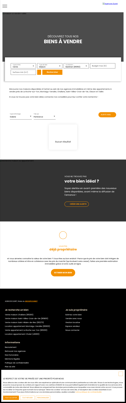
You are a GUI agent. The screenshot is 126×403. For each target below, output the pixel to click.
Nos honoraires (11, 355)
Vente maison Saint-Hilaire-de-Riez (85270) (24, 322)
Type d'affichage (15, 114)
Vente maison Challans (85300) (19, 314)
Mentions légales (12, 359)
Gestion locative (72, 322)
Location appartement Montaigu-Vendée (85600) (27, 326)
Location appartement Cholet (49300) (22, 334)
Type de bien (43, 64)
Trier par (36, 114)
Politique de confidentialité (17, 363)
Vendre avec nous (73, 318)
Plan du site (10, 366)
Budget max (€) (99, 66)
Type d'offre (16, 64)
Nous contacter (72, 330)
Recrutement (10, 347)
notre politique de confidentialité (88, 392)
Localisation (69, 64)
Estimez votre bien (73, 314)
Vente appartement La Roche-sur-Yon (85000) (26, 330)
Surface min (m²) (20, 72)
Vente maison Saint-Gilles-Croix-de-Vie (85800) (26, 318)
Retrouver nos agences (15, 351)
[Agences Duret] (113, 6)
